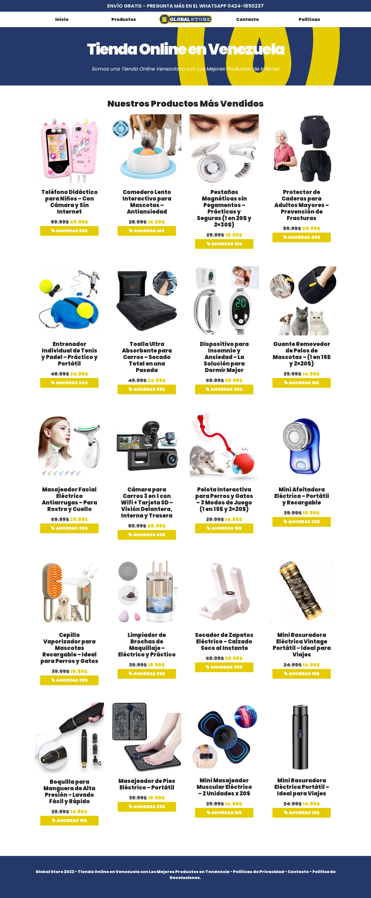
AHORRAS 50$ (71, 231)
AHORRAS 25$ (149, 389)
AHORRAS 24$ (71, 383)
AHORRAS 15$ (303, 383)
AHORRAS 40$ (303, 237)
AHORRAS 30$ (226, 389)
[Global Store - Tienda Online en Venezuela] (185, 19)
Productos (123, 19)
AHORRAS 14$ (149, 231)
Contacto (247, 19)
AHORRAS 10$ (226, 244)
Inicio (61, 19)
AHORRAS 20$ (303, 522)
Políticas (309, 19)
